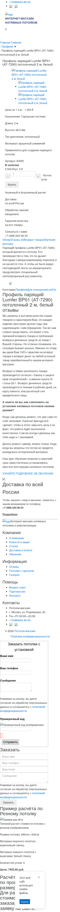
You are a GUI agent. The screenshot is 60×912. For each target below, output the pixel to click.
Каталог (7, 36)
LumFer (51, 289)
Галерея (14, 575)
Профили (22, 289)
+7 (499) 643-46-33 (12, 507)
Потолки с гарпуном (21, 571)
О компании (16, 538)
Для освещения (37, 289)
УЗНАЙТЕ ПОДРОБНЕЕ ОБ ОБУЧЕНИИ (27, 473)
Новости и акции (19, 542)
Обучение (15, 554)
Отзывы (14, 567)
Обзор (6, 240)
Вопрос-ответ (17, 587)
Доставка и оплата (20, 550)
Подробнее (10, 514)
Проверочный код (12, 719)
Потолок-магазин (25, 631)
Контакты (15, 595)
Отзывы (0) (17, 240)
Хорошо (25, 901)
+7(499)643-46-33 (19, 2)
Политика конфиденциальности (30, 636)
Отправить (10, 742)
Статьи (13, 546)
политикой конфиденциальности (22, 709)
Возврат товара (33, 240)
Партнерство (17, 591)
